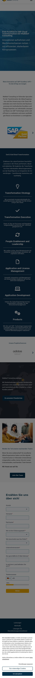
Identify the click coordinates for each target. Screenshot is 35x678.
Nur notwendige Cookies (17, 668)
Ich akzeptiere (17, 674)
